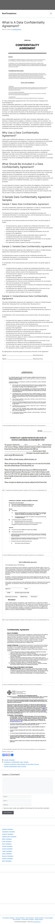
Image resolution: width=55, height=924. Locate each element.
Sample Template (39, 917)
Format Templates (7, 846)
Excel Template (49, 917)
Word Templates (7, 861)
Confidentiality (15, 762)
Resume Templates (7, 856)
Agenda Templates (7, 829)
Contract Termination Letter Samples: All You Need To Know (21, 764)
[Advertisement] (27, 889)
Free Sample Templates (8, 917)
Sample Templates (9, 760)
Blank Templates (7, 839)
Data (21, 762)
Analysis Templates (7, 834)
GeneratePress (37, 921)
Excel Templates (7, 841)
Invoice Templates (7, 848)
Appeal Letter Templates (9, 836)
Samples (26, 762)
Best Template (16, 919)
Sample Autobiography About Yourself (15, 766)
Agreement (7, 762)
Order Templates (7, 853)
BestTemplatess (9, 13)
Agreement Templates (8, 831)
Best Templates (30, 917)
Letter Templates (7, 851)
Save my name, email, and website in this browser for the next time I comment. (26, 808)
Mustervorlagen (39, 919)
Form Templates (6, 844)
